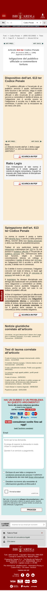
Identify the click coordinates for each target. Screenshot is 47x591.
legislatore (11, 279)
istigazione (9, 249)
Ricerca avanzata (44, 23)
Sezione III (21, 38)
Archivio (33, 567)
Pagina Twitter (27, 574)
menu (4, 16)
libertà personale (34, 241)
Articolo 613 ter (33, 38)
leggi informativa (36, 477)
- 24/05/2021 (15, 377)
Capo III (11, 38)
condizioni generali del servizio (19, 475)
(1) (7, 86)
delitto (19, 260)
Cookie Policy (16, 567)
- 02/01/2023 (22, 382)
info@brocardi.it (21, 566)
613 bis (38, 260)
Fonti (5, 36)
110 (27, 275)
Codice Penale (15, 36)
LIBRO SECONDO (29, 36)
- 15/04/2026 (23, 336)
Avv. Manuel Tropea (31, 556)
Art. (10, 43)
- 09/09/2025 (21, 387)
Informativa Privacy (35, 566)
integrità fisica (14, 239)
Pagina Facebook (22, 574)
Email (5, 433)
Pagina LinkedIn (33, 574)
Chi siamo (25, 567)
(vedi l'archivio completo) (23, 428)
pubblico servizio (12, 254)
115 (31, 249)
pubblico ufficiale (21, 252)
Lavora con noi (23, 570)
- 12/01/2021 (23, 364)
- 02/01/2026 (16, 390)
